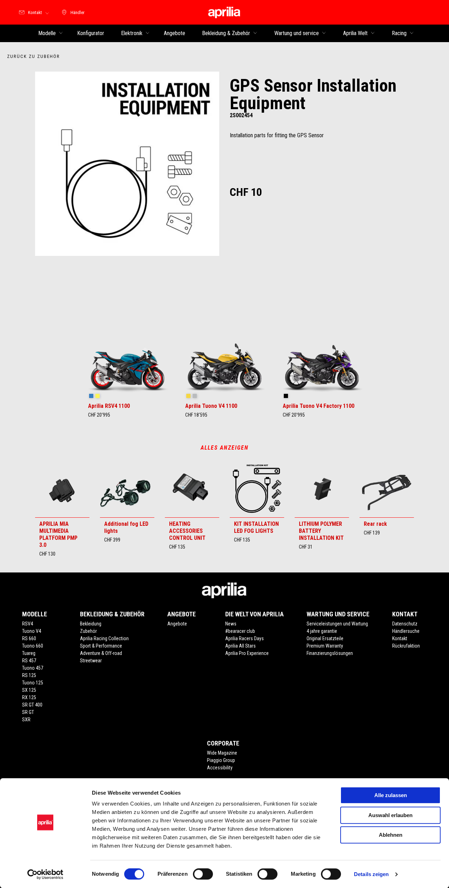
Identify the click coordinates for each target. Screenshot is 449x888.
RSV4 (27, 624)
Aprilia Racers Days (244, 638)
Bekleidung (90, 624)
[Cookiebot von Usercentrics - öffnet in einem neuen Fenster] (45, 874)
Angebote (177, 624)
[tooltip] (91, 396)
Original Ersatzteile (325, 638)
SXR (26, 719)
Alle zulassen (390, 795)
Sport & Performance (101, 646)
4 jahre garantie (322, 631)
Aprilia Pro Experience (247, 653)
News (230, 624)
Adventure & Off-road (101, 653)
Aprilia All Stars (240, 646)
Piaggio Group (221, 760)
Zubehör (88, 631)
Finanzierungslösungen (330, 653)
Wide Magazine (222, 753)
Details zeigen (371, 874)
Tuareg (28, 653)
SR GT (28, 712)
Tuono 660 (32, 646)
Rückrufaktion (406, 646)
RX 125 (29, 697)
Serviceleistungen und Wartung (337, 624)
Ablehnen (390, 835)
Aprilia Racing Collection (104, 638)
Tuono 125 (32, 682)
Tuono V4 (31, 631)
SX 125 (29, 690)
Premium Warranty (325, 646)
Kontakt (399, 638)
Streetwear (91, 660)
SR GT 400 (32, 705)
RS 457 (29, 660)
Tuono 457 (32, 668)
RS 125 (29, 675)
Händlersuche (406, 631)
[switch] (203, 874)
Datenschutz (404, 624)
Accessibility (220, 767)
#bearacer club (240, 631)
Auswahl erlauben (390, 815)
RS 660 (29, 638)
